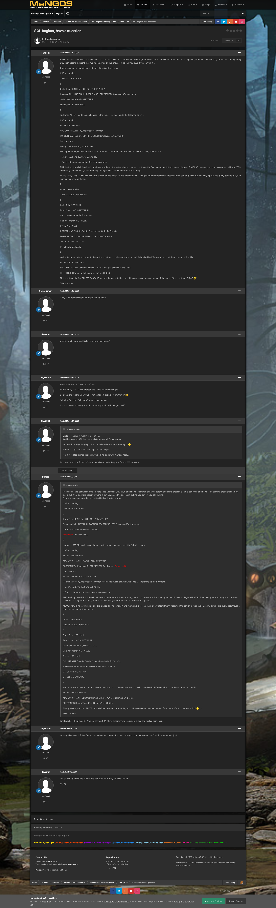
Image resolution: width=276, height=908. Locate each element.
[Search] (243, 13)
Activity (238, 4)
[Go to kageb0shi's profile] (46, 742)
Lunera (45, 477)
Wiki (193, 4)
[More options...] (239, 53)
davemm (46, 334)
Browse (222, 4)
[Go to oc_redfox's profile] (46, 391)
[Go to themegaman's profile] (46, 304)
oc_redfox (46, 377)
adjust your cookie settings (116, 901)
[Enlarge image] (194, 278)
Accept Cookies (214, 901)
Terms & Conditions (58, 870)
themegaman (45, 291)
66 (46, 407)
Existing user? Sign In (41, 13)
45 (46, 758)
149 (47, 451)
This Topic (232, 13)
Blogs (207, 4)
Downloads (160, 4)
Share (215, 40)
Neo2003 (45, 421)
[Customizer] (68, 13)
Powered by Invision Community (233, 891)
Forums (143, 4)
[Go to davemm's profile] (46, 348)
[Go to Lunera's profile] (46, 490)
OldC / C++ (65, 42)
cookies (47, 901)
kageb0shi (46, 728)
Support (177, 4)
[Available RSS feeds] (241, 882)
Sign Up (59, 13)
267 (47, 364)
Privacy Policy (42, 870)
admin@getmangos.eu (68, 864)
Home (129, 4)
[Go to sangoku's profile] (46, 66)
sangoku (45, 53)
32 (46, 320)
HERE (114, 868)
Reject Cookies (236, 901)
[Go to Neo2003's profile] (46, 434)
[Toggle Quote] (64, 429)
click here (52, 861)
